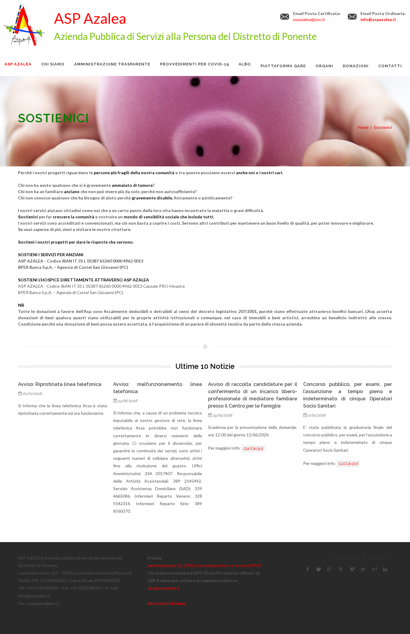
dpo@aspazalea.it (163, 587)
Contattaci (378, 557)
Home (363, 127)
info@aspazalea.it (378, 19)
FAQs (355, 557)
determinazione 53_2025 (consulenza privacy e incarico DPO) (204, 565)
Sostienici (383, 127)
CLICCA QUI (253, 448)
